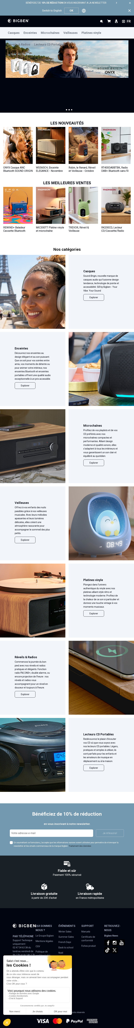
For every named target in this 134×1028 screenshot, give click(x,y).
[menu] (67, 33)
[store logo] (18, 20)
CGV (38, 946)
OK (71, 10)
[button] (66, 110)
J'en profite (14, 94)
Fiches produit (88, 946)
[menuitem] (16, 33)
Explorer (94, 297)
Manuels (85, 931)
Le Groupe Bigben (45, 935)
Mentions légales (44, 941)
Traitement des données (80, 846)
